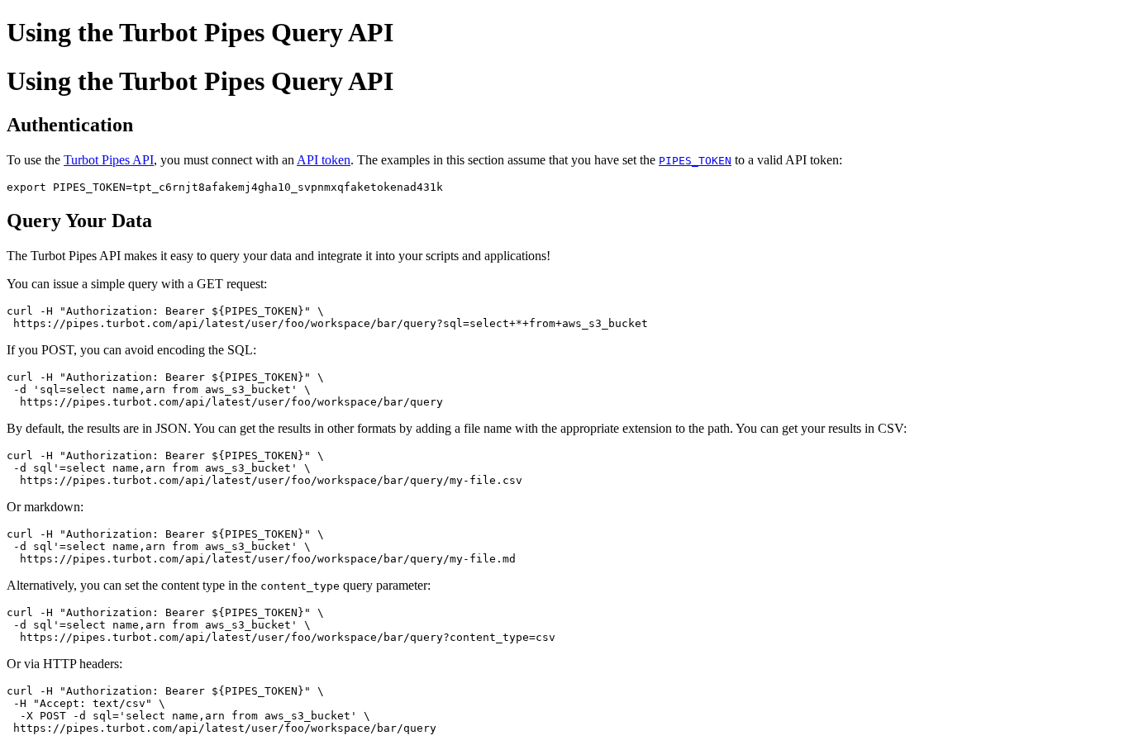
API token (323, 160)
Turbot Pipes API (109, 160)
